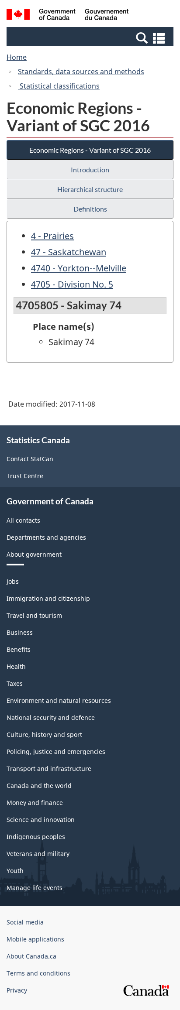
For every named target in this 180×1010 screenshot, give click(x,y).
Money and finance (35, 802)
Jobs (13, 581)
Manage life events (34, 887)
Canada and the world (39, 785)
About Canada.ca (31, 956)
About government (34, 554)
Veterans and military (38, 853)
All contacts (23, 520)
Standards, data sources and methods (81, 71)
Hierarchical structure (90, 189)
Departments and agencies (46, 537)
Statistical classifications (59, 86)
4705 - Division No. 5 (72, 284)
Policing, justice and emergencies (56, 751)
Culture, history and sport (44, 734)
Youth (15, 870)
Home (17, 57)
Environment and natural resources (59, 700)
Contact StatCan (30, 459)
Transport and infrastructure (49, 768)
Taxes (15, 683)
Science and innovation (41, 819)
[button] (91, 37)
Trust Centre (25, 476)
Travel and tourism (34, 615)
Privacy (17, 990)
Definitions (90, 209)
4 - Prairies (52, 236)
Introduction (90, 169)
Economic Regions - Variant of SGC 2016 (90, 150)
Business (20, 632)
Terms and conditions (38, 973)
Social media (25, 922)
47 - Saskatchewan (68, 252)
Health (16, 666)
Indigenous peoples (36, 836)
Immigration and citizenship (48, 598)
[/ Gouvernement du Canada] (67, 16)
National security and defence (51, 717)
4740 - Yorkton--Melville (78, 268)
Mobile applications (35, 939)
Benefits (19, 649)
